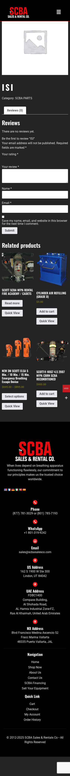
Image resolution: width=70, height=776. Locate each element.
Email (6, 202)
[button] (59, 12)
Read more (12, 303)
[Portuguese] (20, 489)
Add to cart (46, 311)
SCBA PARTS (23, 98)
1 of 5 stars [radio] (4, 158)
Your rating (10, 154)
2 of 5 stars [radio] (9, 158)
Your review (10, 166)
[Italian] (16, 489)
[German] (13, 489)
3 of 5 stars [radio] (14, 158)
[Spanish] (24, 489)
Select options (14, 396)
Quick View (12, 313)
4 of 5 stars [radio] (20, 158)
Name (7, 188)
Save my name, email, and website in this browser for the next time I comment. (34, 222)
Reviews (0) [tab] (15, 110)
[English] (5, 489)
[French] (9, 489)
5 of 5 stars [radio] (25, 158)
